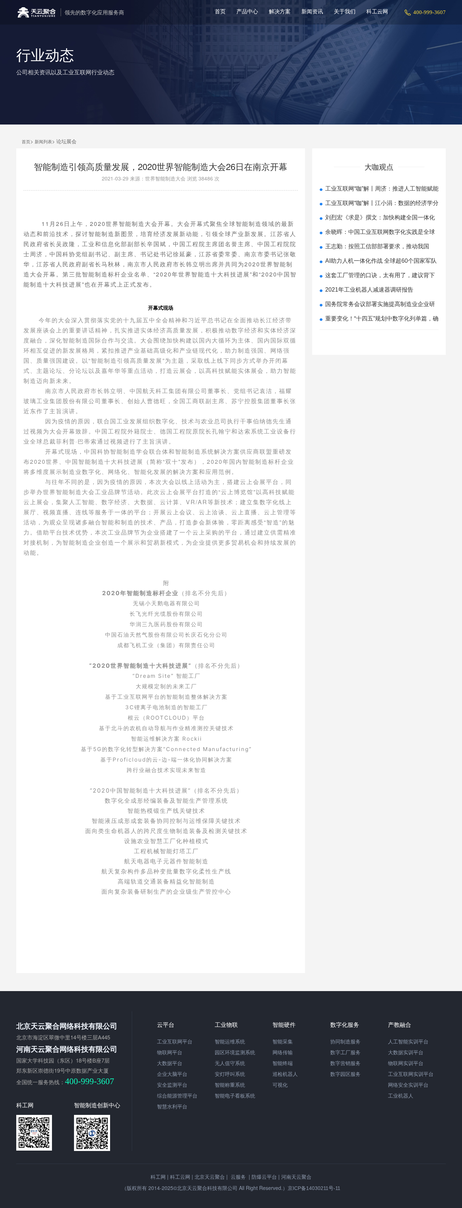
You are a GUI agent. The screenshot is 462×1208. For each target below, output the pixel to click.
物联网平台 (169, 1052)
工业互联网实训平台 (410, 1074)
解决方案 (280, 11)
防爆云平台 (264, 1177)
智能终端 (283, 1063)
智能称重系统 (230, 1085)
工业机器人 (400, 1096)
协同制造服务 (345, 1042)
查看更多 (379, 340)
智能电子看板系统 (235, 1096)
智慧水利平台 (172, 1106)
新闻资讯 (312, 11)
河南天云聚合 (296, 1177)
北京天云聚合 (210, 1177)
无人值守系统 (230, 1063)
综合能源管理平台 (177, 1096)
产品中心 (247, 11)
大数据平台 (169, 1063)
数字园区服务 (345, 1074)
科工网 (158, 1177)
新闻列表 (43, 141)
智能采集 (283, 1042)
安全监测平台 (172, 1085)
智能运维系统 (230, 1042)
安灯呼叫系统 (230, 1074)
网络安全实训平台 (408, 1085)
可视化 (280, 1085)
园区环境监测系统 (235, 1052)
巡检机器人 (285, 1074)
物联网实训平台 (405, 1063)
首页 (220, 11)
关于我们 (345, 11)
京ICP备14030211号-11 (314, 1188)
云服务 (237, 1177)
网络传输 (283, 1052)
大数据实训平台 (405, 1052)
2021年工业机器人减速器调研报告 (369, 290)
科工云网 (377, 11)
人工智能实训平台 (408, 1042)
